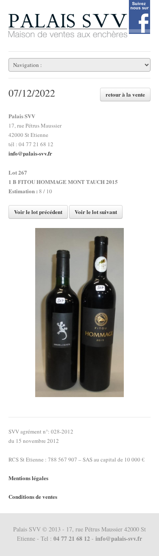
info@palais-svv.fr (30, 153)
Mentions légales (28, 478)
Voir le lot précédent (38, 212)
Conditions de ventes (32, 496)
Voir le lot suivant (96, 212)
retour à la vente (125, 94)
